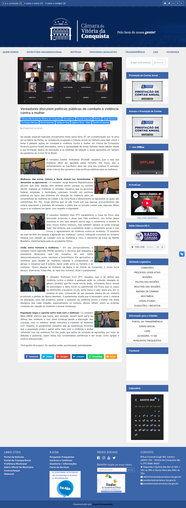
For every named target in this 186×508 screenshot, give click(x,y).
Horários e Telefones (61, 460)
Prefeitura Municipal (15, 464)
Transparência (135, 52)
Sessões (147, 277)
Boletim (102, 464)
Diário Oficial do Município (18, 467)
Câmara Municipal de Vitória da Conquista (41, 119)
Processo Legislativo (103, 52)
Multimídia (147, 296)
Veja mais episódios (147, 217)
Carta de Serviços (59, 467)
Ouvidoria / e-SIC (147, 335)
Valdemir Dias (62, 122)
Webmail (9, 474)
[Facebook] (99, 458)
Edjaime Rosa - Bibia (81, 122)
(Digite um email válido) (119, 464)
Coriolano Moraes (29, 122)
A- (182, 3)
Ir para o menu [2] (34, 3)
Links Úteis (12, 452)
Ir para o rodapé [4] (55, 3)
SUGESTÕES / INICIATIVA (147, 305)
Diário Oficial (147, 326)
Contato (147, 452)
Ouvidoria (172, 52)
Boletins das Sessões (147, 286)
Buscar (160, 62)
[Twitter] (114, 458)
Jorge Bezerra (110, 119)
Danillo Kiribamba (101, 122)
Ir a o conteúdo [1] (13, 3)
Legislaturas (147, 301)
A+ (173, 3)
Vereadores (68, 119)
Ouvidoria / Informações (63, 464)
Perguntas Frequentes (147, 340)
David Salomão (47, 122)
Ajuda (54, 452)
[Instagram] (104, 458)
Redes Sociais (107, 452)
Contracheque (12, 470)
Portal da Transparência (147, 321)
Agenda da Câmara (147, 291)
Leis (155, 52)
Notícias (75, 52)
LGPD (147, 331)
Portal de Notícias (14, 457)
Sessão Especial (84, 119)
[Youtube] (109, 458)
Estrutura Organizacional (44, 52)
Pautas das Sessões (147, 282)
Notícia (97, 119)
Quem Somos (10, 52)
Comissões (147, 267)
